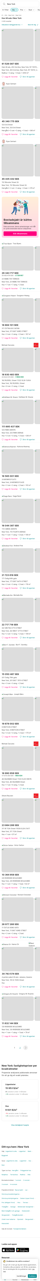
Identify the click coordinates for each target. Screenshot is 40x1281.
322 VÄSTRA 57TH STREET (12, 628)
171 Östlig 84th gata (9, 578)
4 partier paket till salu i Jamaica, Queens (17, 977)
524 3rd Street (7, 125)
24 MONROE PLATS (9, 479)
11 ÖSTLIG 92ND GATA (10, 928)
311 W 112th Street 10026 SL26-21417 (16, 828)
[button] (25, 1047)
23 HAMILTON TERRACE (10, 279)
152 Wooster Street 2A (10, 182)
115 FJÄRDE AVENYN (9, 529)
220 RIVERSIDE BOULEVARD (12, 878)
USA (5, 15)
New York (11, 15)
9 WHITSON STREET (9, 727)
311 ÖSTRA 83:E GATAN (10, 328)
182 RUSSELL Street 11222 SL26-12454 (16, 380)
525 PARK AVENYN (8, 430)
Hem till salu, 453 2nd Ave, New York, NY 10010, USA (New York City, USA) (20, 67)
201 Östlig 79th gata (9, 677)
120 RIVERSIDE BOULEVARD (12, 1027)
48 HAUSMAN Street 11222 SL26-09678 (16, 779)
